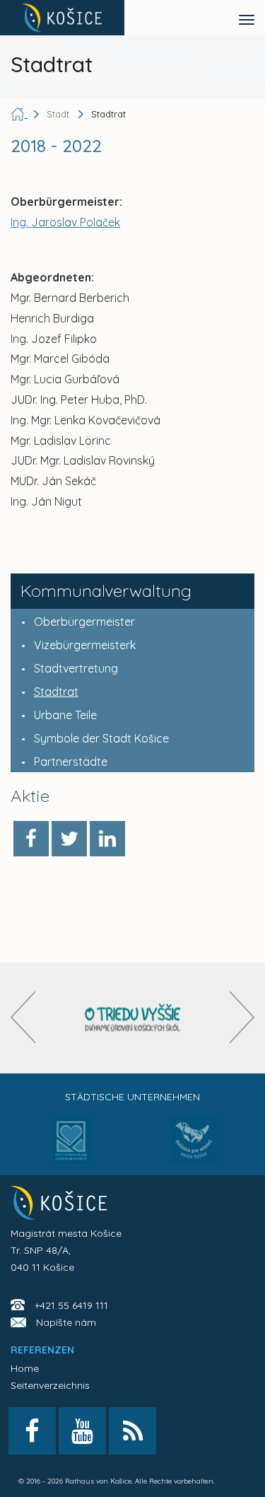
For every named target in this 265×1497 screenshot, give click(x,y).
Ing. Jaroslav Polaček (65, 222)
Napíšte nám (66, 1322)
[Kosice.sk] (62, 17)
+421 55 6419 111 (71, 1305)
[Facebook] (31, 838)
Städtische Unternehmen (132, 1096)
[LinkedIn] (107, 838)
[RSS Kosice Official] (132, 1431)
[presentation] (23, 1017)
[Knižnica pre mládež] (194, 1148)
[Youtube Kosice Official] (82, 1431)
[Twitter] (69, 838)
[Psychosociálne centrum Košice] (71, 1148)
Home (25, 1368)
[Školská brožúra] (133, 1018)
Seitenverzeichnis (50, 1385)
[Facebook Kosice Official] (32, 1431)
